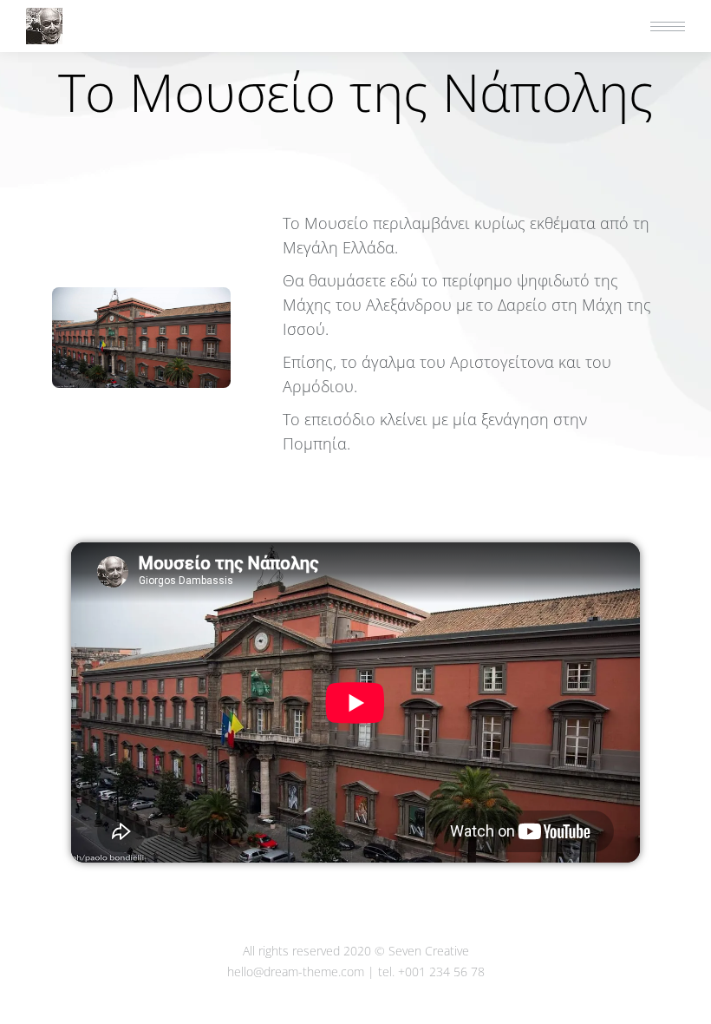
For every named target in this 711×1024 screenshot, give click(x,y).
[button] (452, 15)
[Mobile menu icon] (667, 26)
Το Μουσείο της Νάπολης (356, 92)
